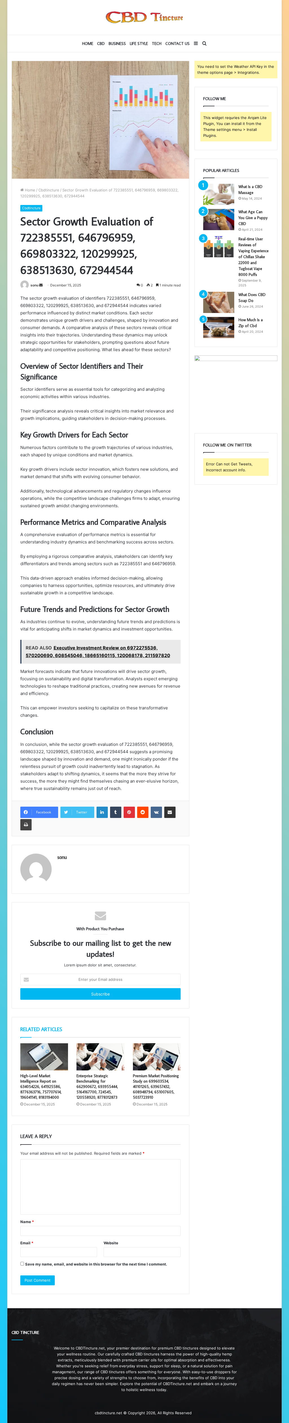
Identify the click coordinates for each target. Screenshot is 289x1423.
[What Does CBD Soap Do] (218, 302)
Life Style (139, 43)
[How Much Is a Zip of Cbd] (218, 327)
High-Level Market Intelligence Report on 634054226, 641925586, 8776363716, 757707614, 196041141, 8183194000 (41, 1086)
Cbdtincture (48, 190)
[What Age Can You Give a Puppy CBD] (218, 219)
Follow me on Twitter (227, 445)
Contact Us (177, 43)
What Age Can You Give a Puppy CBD (253, 217)
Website (111, 1243)
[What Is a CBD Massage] (218, 194)
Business (117, 43)
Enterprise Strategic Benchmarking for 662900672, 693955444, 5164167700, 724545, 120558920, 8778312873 (97, 1086)
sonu (34, 285)
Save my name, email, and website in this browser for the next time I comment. (96, 1264)
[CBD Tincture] (144, 17)
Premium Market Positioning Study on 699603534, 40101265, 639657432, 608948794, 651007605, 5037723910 (156, 1086)
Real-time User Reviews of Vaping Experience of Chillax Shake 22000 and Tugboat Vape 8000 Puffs (253, 256)
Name (27, 1221)
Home (87, 43)
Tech (156, 43)
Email (26, 1243)
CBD (101, 43)
